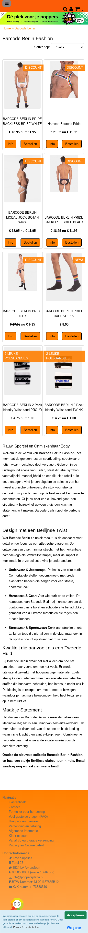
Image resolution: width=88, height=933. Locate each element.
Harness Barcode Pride (64, 124)
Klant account (18, 836)
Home (7, 28)
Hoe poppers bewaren (24, 821)
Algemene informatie (23, 831)
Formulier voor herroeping (27, 812)
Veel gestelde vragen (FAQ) (28, 816)
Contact (14, 807)
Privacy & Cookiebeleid (26, 927)
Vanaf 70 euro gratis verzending (31, 840)
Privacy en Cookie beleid (26, 845)
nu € (22, 132)
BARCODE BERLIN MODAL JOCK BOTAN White (22, 217)
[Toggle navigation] (6, 3)
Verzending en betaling (25, 826)
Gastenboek (17, 802)
